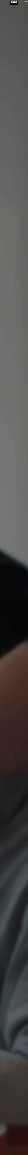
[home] (14, 2)
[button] (25, 2)
